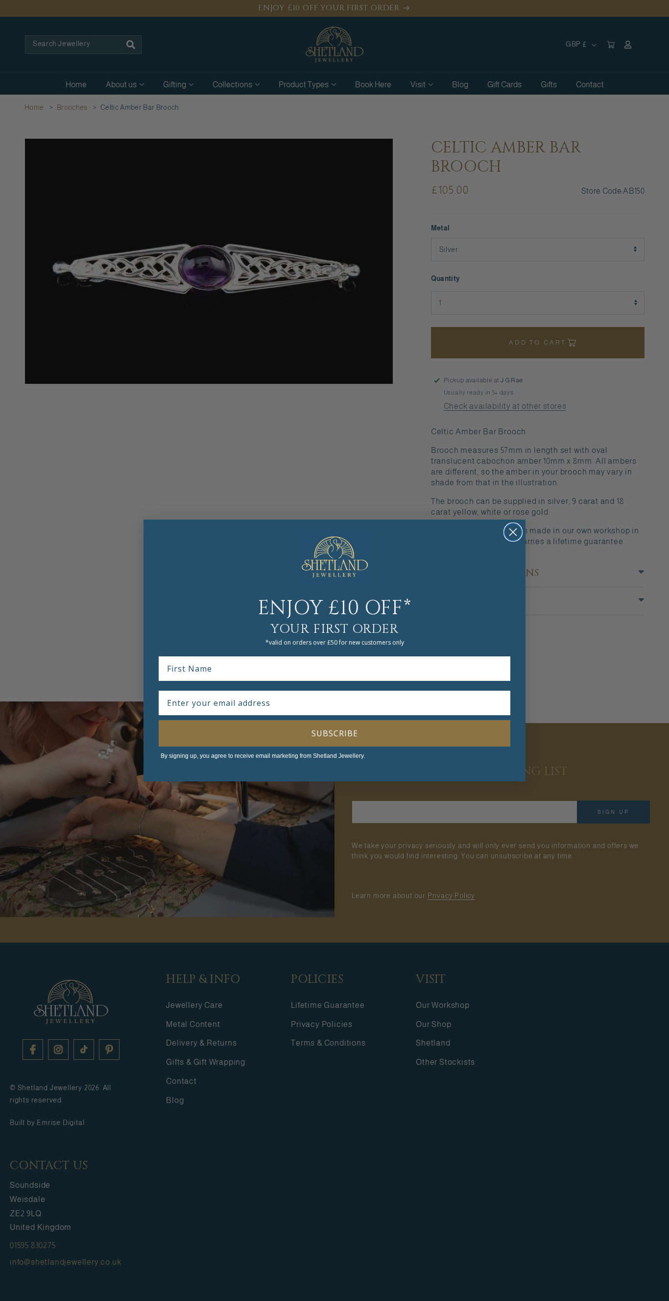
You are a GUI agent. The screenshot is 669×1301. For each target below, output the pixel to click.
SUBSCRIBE (334, 733)
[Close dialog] (513, 532)
